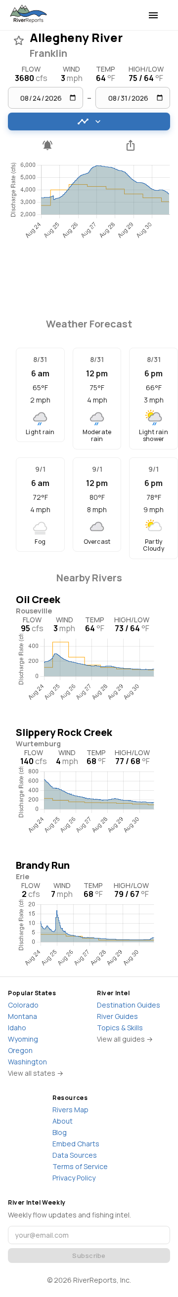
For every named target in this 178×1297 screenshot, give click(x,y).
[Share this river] (130, 145)
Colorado (23, 1005)
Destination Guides (128, 1005)
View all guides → (125, 1039)
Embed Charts (75, 1143)
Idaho (17, 1027)
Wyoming (23, 1039)
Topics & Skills (120, 1027)
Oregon (20, 1050)
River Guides (117, 1016)
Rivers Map (70, 1109)
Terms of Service (80, 1166)
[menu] (153, 15)
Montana (22, 1016)
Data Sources (74, 1155)
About (62, 1121)
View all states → (35, 1073)
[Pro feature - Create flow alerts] (47, 145)
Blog (59, 1132)
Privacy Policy (73, 1177)
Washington (27, 1061)
